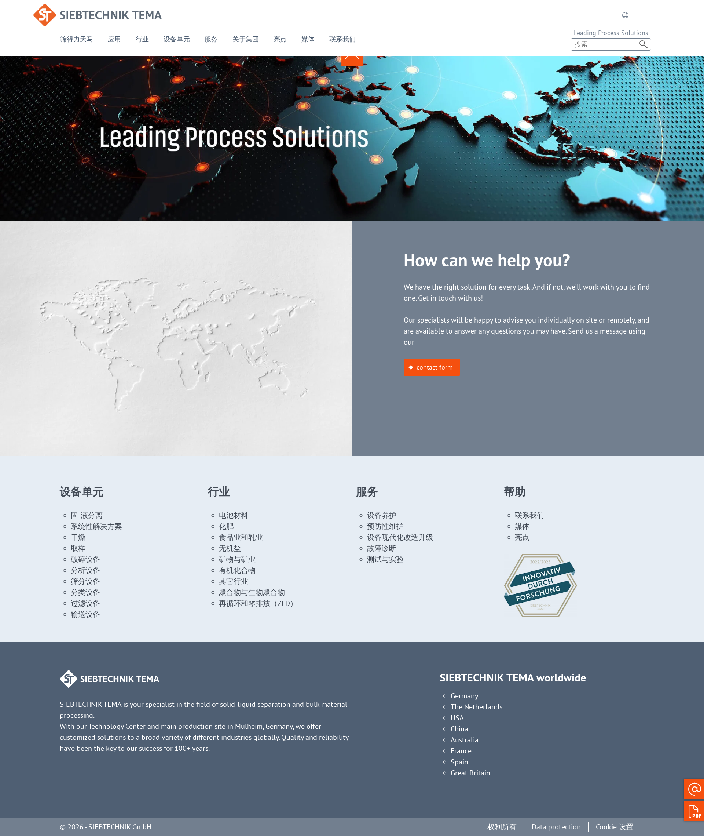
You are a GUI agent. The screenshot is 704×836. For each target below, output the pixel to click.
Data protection (556, 827)
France (461, 751)
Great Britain (470, 773)
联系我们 (342, 39)
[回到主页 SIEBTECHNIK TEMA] (97, 9)
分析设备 (85, 570)
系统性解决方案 (96, 526)
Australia (464, 740)
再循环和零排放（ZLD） (258, 603)
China (459, 729)
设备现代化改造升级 (400, 537)
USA (457, 718)
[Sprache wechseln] (625, 15)
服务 (211, 39)
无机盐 (230, 548)
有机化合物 (237, 570)
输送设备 (85, 614)
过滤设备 (85, 603)
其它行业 (233, 581)
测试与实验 (385, 559)
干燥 (78, 537)
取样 (78, 548)
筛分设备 (85, 581)
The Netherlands (476, 707)
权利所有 (502, 827)
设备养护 (381, 515)
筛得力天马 (76, 39)
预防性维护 (385, 526)
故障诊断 (381, 548)
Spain (459, 762)
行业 (142, 39)
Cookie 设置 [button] (614, 827)
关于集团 (245, 39)
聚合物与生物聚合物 (252, 592)
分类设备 (85, 592)
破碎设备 (85, 559)
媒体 (308, 39)
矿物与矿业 (237, 559)
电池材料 (233, 515)
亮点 (280, 39)
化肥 (226, 526)
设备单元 (177, 39)
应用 (114, 39)
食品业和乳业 (241, 537)
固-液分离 (87, 515)
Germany (464, 696)
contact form (435, 367)
